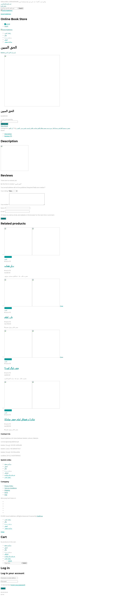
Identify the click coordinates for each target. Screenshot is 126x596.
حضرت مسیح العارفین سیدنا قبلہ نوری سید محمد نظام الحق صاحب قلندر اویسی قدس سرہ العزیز (43, 128)
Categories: (4, 128)
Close (2, 532)
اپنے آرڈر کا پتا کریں (6, 4)
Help (5, 495)
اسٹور (6, 40)
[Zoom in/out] (7, 592)
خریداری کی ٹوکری (9, 475)
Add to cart (4, 124)
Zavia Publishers (6, 14)
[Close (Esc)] (1, 592)
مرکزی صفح (7, 464)
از (12, 128)
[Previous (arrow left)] (1, 594)
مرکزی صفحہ (8, 42)
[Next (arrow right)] (3, 594)
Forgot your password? (18, 585)
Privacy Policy (8, 486)
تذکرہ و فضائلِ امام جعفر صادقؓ (19, 419)
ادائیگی (6, 473)
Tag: (14, 128)
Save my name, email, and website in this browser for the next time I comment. (29, 215)
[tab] (64, 134)
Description (8, 134)
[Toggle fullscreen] (5, 592)
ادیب (5, 259)
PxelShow (40, 516)
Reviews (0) (8, 136)
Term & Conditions (10, 488)
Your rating (5, 191)
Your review (5, 204)
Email (3, 211)
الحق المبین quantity (7, 119)
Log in (10, 561)
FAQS (6, 493)
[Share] (3, 592)
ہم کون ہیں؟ (8, 37)
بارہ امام (8, 317)
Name (3, 208)
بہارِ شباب (9, 266)
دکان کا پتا (3, 6)
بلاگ (5, 35)
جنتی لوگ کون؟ (11, 368)
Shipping (7, 490)
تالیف (9, 128)
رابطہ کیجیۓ (7, 33)
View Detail (4, 126)
